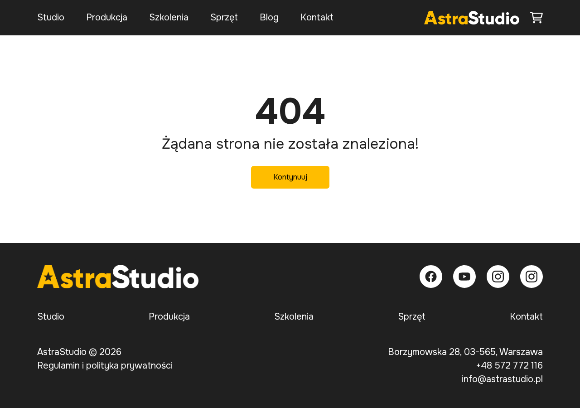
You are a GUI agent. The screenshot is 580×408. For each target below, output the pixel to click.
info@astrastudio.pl (502, 379)
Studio (50, 17)
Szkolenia (168, 17)
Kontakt (317, 17)
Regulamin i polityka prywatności (105, 365)
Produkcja (106, 17)
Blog (269, 17)
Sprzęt (224, 17)
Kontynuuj (290, 177)
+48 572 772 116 (509, 365)
